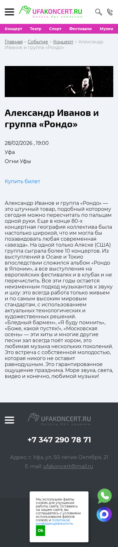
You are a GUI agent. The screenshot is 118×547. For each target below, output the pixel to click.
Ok (40, 530)
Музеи (106, 28)
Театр (35, 28)
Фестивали (80, 28)
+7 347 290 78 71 (59, 439)
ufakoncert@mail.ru (68, 466)
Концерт (13, 28)
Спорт (55, 28)
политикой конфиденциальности (54, 521)
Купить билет (22, 181)
